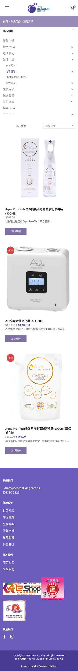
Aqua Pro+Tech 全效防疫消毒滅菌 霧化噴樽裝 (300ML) (34, 211)
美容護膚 (8, 101)
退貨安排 (8, 544)
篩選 (23, 125)
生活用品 (16, 21)
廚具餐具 (11, 65)
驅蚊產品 (11, 82)
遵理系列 (8, 53)
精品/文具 (9, 46)
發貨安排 (8, 530)
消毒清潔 (11, 71)
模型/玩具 (9, 108)
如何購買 (8, 517)
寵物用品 (8, 89)
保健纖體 (8, 95)
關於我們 (8, 562)
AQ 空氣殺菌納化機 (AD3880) (24, 321)
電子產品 (8, 114)
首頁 (5, 21)
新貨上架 (8, 40)
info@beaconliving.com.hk (23, 488)
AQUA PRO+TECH (17, 77)
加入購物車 (16, 231)
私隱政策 (8, 537)
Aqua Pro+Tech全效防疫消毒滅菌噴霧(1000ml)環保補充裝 (38, 430)
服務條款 (8, 524)
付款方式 (8, 510)
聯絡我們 (8, 569)
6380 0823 (12, 492)
